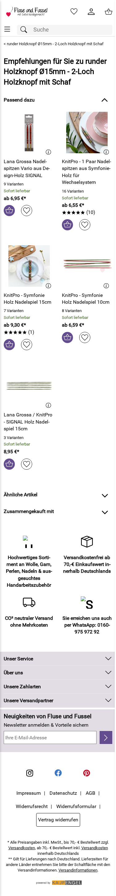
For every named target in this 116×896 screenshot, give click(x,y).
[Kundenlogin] (91, 11)
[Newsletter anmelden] (106, 737)
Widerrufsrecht (32, 806)
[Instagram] (30, 773)
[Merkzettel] (74, 11)
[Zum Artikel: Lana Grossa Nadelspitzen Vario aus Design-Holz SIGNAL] (29, 132)
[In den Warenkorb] (9, 210)
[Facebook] (58, 773)
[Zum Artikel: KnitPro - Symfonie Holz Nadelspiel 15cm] (29, 266)
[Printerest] (86, 773)
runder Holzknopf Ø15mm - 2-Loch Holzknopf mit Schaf (55, 43)
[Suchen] (25, 30)
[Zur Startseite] (29, 11)
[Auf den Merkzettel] (26, 210)
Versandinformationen (77, 870)
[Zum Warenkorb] (108, 11)
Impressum (28, 793)
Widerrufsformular (76, 806)
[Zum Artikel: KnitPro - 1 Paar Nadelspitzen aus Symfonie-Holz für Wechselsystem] (87, 132)
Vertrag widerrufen (58, 820)
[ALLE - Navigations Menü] (7, 29)
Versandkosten (21, 848)
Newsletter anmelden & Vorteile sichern (46, 725)
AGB (90, 793)
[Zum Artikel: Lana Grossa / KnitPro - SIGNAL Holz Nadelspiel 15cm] (29, 386)
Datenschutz (63, 793)
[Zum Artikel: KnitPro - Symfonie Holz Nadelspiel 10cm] (87, 266)
